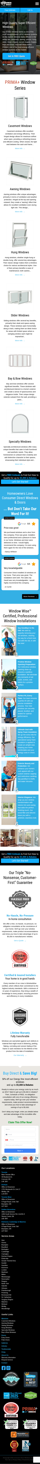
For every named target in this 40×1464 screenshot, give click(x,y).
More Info (18, 148)
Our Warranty (19, 1055)
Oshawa (4, 1288)
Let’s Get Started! (20, 481)
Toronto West (6, 1197)
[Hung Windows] (20, 249)
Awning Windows (20, 189)
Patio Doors (5, 1340)
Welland (4, 1304)
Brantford (4, 1247)
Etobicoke (4, 1258)
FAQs (3, 1352)
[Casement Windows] (20, 123)
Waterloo (4, 1302)
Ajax (3, 1240)
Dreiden (32, 1459)
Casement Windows (20, 126)
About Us (4, 1355)
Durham (4, 1185)
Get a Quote (18, 941)
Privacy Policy (17, 1459)
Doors (3, 1335)
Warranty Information (8, 1357)
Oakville (4, 1286)
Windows (4, 1318)
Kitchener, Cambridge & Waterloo (13, 1222)
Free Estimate (10, 10)
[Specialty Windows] (20, 439)
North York (5, 1283)
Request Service (7, 1360)
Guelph (4, 1263)
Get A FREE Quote (16, 56)
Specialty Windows (20, 441)
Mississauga (5, 1277)
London (4, 1270)
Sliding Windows (7, 1325)
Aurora (3, 1242)
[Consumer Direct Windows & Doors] (6, 7)
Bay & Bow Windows (20, 378)
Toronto (4, 1172)
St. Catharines (6, 1297)
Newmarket (5, 1279)
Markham (4, 1272)
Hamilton (4, 1265)
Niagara (4, 1281)
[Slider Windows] (20, 313)
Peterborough (6, 1290)
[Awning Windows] (20, 186)
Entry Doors (5, 1337)
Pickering (4, 1293)
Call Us (30, 10)
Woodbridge (5, 1308)
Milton (3, 1274)
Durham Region (6, 1256)
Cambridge (5, 1251)
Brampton (4, 1245)
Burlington (5, 1249)
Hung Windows (20, 252)
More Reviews (29, 596)
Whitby (3, 1306)
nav (37, 4)
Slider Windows (20, 315)
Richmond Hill (6, 1295)
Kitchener (4, 1267)
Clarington (5, 1254)
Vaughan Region (7, 1299)
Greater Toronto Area (8, 1261)
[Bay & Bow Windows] (20, 376)
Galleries (4, 1343)
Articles (4, 1346)
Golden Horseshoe (8, 1209)
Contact (4, 1363)
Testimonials (6, 1349)
